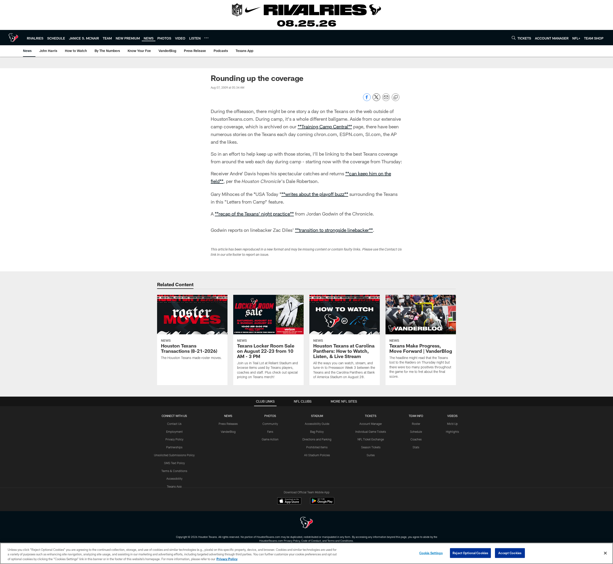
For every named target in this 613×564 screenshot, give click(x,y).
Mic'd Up (452, 423)
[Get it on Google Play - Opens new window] (322, 503)
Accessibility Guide (317, 423)
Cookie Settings (431, 553)
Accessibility (174, 478)
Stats (416, 447)
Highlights (452, 431)
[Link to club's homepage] (13, 37)
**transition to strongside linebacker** (334, 230)
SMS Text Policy (174, 463)
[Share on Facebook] (367, 100)
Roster (416, 423)
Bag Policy (317, 431)
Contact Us (174, 423)
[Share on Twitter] (376, 100)
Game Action (270, 439)
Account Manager (370, 423)
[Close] (605, 553)
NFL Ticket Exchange (371, 439)
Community (270, 423)
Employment (174, 431)
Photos (270, 415)
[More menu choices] (206, 38)
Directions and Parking (316, 439)
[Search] (514, 37)
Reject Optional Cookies (470, 553)
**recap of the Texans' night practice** (254, 213)
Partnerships (174, 447)
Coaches (416, 439)
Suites (371, 455)
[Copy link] (395, 97)
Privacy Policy (174, 439)
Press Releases (228, 423)
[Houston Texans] (306, 523)
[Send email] (386, 100)
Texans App (174, 486)
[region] (306, 553)
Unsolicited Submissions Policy (174, 455)
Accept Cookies (510, 553)
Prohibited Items (317, 447)
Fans (270, 431)
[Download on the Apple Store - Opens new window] (289, 501)
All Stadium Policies (317, 455)
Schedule (416, 431)
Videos (452, 415)
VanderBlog (228, 431)
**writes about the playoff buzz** (314, 194)
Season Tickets (370, 447)
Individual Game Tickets (370, 431)
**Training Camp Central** (325, 126)
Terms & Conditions (174, 471)
